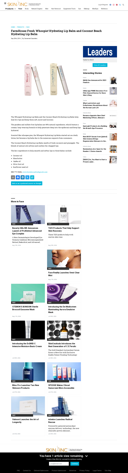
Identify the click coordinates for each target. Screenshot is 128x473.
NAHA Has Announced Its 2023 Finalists (94, 81)
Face (27, 27)
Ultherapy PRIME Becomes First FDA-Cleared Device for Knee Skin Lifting (95, 93)
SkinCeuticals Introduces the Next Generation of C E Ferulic (62, 345)
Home (13, 27)
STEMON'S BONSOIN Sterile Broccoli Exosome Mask (25, 308)
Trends (85, 100)
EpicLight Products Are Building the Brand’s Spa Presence (95, 127)
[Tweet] (27, 177)
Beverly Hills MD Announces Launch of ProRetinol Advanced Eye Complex (27, 231)
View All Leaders (100, 65)
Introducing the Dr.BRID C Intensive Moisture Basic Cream (27, 345)
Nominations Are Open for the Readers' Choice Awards (94, 150)
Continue (75, 464)
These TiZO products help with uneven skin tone (60, 236)
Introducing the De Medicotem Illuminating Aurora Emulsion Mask (62, 309)
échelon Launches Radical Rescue (60, 420)
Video (84, 157)
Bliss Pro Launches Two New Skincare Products (25, 386)
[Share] (18, 177)
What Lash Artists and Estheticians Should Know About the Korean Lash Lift (95, 105)
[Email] (13, 177)
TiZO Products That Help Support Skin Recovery (63, 229)
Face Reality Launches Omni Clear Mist (64, 274)
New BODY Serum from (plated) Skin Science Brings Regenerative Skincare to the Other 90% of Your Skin (95, 139)
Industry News (87, 113)
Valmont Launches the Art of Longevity (25, 420)
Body (84, 134)
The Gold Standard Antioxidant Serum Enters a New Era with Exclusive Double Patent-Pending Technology (64, 352)
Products (20, 27)
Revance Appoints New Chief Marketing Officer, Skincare (94, 117)
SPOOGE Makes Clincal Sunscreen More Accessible (61, 386)
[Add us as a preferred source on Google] (32, 177)
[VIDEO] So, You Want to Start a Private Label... (95, 161)
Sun (49, 381)
